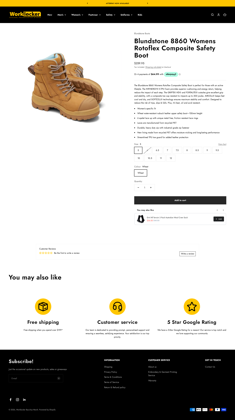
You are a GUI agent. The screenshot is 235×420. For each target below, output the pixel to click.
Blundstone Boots (142, 33)
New (49, 14)
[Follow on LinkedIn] (24, 399)
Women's (75, 14)
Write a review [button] (187, 253)
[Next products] (223, 210)
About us (152, 366)
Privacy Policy (110, 372)
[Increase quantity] (151, 187)
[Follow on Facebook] (10, 399)
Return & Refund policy (114, 387)
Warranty (152, 380)
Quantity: (138, 181)
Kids (140, 14)
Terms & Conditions (113, 377)
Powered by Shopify (47, 409)
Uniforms (125, 14)
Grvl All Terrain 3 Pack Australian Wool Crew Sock (167, 217)
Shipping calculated (153, 67)
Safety (109, 14)
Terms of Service (111, 382)
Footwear (93, 14)
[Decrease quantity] (138, 187)
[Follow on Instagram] (17, 399)
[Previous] (87, 3)
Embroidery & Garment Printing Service (162, 373)
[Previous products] (217, 210)
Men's (60, 14)
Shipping (108, 366)
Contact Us (210, 366)
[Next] (147, 3)
